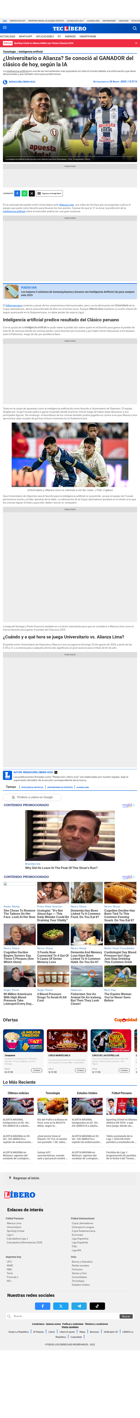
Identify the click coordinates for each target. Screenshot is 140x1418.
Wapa (82, 1332)
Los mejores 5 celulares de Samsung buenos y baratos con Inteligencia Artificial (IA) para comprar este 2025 (78, 293)
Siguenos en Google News (51, 193)
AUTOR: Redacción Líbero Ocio (33, 772)
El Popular (38, 1332)
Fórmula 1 (12, 1277)
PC (59, 36)
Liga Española (80, 1242)
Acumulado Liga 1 (75, 21)
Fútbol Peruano (15, 1218)
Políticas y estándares (72, 1324)
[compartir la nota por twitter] (32, 193)
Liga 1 (10, 1234)
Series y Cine (79, 1273)
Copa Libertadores (82, 1223)
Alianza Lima (93, 21)
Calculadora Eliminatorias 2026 (24, 1242)
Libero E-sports (67, 1332)
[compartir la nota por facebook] (17, 193)
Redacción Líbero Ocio (22, 82)
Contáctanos (38, 1324)
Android (70, 36)
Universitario (109, 21)
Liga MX (76, 1250)
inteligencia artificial (17, 71)
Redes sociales (80, 1265)
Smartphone (87, 36)
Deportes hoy (13, 1256)
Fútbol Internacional (82, 1218)
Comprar (36, 1070)
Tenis (10, 1273)
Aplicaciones (45, 36)
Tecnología (9, 51)
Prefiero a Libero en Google (35, 797)
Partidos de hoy (17, 21)
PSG (74, 1246)
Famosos (77, 1269)
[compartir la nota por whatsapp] (24, 193)
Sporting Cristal (15, 1230)
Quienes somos (53, 1324)
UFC (9, 1261)
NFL (9, 1280)
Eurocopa (77, 1234)
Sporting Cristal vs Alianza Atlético (46, 21)
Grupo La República (19, 1332)
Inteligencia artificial (31, 51)
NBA (9, 1269)
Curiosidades (79, 1277)
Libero (51, 1332)
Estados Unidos (81, 1284)
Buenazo (94, 1332)
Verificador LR (111, 1332)
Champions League (83, 1227)
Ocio (73, 1256)
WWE (10, 1265)
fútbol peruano (14, 305)
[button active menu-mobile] (5, 28)
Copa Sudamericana (83, 1230)
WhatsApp (25, 36)
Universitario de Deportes (60, 787)
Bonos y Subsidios (82, 1261)
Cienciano (124, 21)
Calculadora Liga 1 (17, 1238)
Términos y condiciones (96, 1324)
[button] (135, 28)
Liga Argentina (80, 1238)
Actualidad (7, 36)
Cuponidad (76, 1337)
